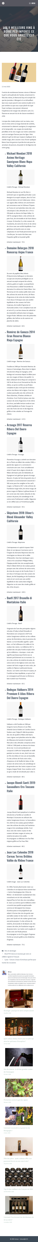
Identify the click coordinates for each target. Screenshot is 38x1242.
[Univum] (3, 3)
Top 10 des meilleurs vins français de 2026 (18, 1189)
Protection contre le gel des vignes (16, 1100)
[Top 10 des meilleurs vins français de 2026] (19, 1185)
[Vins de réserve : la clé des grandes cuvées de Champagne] (19, 1065)
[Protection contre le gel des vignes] (19, 1096)
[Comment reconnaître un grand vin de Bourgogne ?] (19, 1124)
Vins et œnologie (10, 951)
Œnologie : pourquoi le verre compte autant (19, 1011)
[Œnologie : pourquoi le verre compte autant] (19, 1006)
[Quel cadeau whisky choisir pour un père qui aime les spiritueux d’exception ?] (19, 1034)
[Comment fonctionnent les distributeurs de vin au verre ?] (19, 1213)
